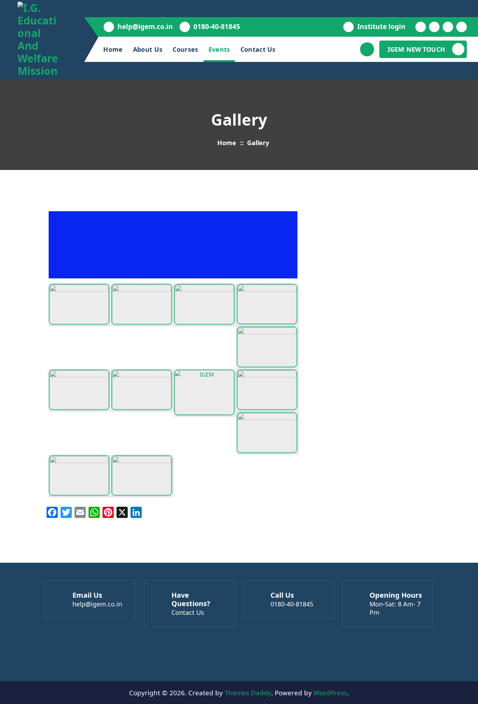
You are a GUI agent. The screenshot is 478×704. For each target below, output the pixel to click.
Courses (185, 49)
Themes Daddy (248, 692)
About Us (147, 49)
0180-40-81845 (217, 26)
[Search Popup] (367, 49)
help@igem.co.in (145, 26)
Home (112, 49)
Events (219, 49)
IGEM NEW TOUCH (416, 49)
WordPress (330, 692)
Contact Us (258, 49)
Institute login (381, 26)
